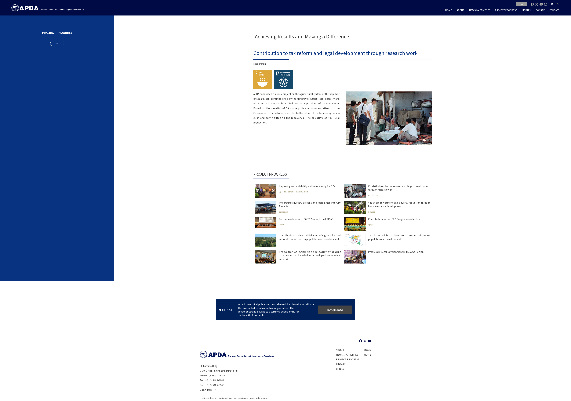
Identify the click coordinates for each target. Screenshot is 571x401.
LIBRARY (526, 10)
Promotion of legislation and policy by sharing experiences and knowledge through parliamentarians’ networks (310, 255)
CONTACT (554, 10)
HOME (448, 10)
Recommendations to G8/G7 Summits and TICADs (306, 219)
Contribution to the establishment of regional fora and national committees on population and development (310, 237)
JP (551, 4)
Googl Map (206, 389)
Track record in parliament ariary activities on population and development (399, 237)
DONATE (540, 10)
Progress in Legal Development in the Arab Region (395, 252)
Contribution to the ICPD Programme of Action (394, 219)
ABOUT (460, 10)
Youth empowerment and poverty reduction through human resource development (399, 204)
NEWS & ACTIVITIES (479, 10)
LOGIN (521, 4)
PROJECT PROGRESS (506, 10)
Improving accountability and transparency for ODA (307, 186)
